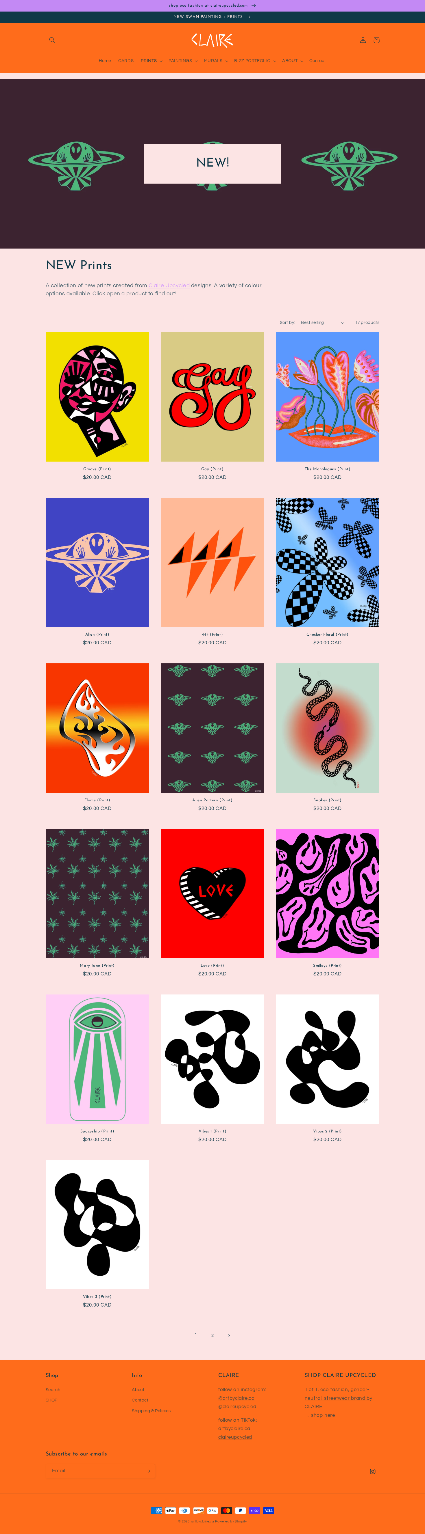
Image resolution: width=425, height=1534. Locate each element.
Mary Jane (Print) (97, 966)
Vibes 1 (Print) (212, 1131)
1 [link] (196, 1335)
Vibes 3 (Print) (97, 1297)
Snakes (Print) (327, 800)
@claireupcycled (237, 1406)
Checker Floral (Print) (327, 635)
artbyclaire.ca (234, 1428)
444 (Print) (212, 635)
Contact (140, 1400)
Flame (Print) (97, 800)
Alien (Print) (97, 635)
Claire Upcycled (169, 285)
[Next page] (229, 1335)
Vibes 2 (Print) (327, 1131)
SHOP (52, 1400)
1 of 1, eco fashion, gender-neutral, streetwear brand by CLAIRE (338, 1398)
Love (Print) (212, 966)
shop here (323, 1415)
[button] (52, 40)
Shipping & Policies (151, 1411)
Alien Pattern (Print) (212, 800)
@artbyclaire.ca (236, 1398)
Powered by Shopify (231, 1521)
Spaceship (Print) (97, 1131)
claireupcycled (235, 1437)
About (138, 1390)
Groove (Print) (97, 469)
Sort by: (287, 322)
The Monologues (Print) (328, 469)
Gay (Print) (212, 469)
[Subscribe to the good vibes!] (147, 1471)
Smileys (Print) (327, 966)
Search (53, 1390)
